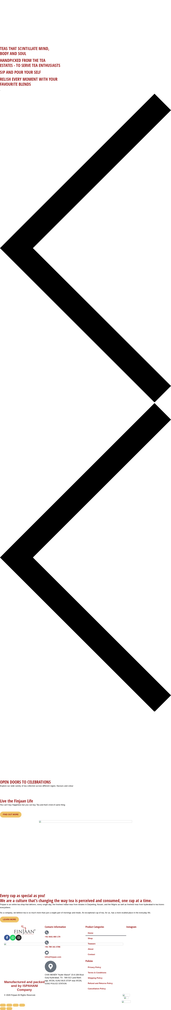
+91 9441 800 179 (52, 937)
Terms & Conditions (97, 973)
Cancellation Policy (97, 989)
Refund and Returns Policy (100, 983)
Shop (90, 938)
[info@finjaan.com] (47, 953)
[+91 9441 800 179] (47, 932)
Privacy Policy (94, 967)
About (90, 949)
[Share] (16, 1005)
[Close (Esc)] (22, 1005)
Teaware (91, 944)
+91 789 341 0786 (52, 947)
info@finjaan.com (53, 957)
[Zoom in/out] (3, 1005)
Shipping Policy (95, 978)
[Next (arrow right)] (9, 1008)
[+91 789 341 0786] (47, 943)
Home (90, 933)
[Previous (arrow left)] (3, 1008)
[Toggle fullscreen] (9, 1005)
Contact (91, 954)
